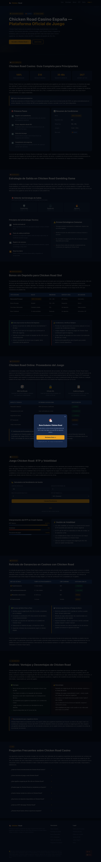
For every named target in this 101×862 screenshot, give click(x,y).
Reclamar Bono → (50, 437)
